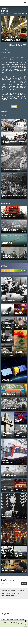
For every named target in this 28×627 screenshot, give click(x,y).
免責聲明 (22, 619)
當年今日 (12, 8)
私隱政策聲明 (15, 619)
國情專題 (17, 593)
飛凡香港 (9, 139)
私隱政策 (4, 625)
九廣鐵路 (4, 49)
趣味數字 (3, 13)
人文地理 (19, 13)
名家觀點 (13, 593)
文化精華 (4, 593)
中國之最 (8, 13)
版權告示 (9, 619)
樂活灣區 (4, 139)
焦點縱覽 (8, 593)
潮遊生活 (13, 590)
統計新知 (14, 13)
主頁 (2, 8)
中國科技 (4, 590)
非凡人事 (22, 590)
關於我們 (3, 619)
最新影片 (8, 595)
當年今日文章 (5, 203)
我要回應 (14, 106)
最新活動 (13, 595)
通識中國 (6, 8)
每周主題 (4, 595)
